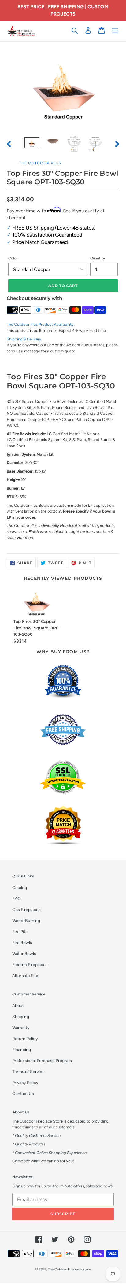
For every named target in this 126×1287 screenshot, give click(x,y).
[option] (32, 144)
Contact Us (23, 1093)
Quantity (97, 258)
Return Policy (25, 1038)
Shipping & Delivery (24, 339)
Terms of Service (28, 1071)
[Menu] (115, 30)
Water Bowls (24, 953)
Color (12, 258)
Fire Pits (20, 931)
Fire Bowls (22, 942)
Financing (21, 1049)
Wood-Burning (26, 920)
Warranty (20, 1027)
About (18, 1005)
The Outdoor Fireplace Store (69, 1269)
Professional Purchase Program (42, 1060)
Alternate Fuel (25, 975)
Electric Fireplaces (30, 964)
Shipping (20, 1016)
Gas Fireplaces (26, 909)
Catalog (19, 887)
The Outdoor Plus (40, 163)
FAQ (16, 898)
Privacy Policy (25, 1082)
